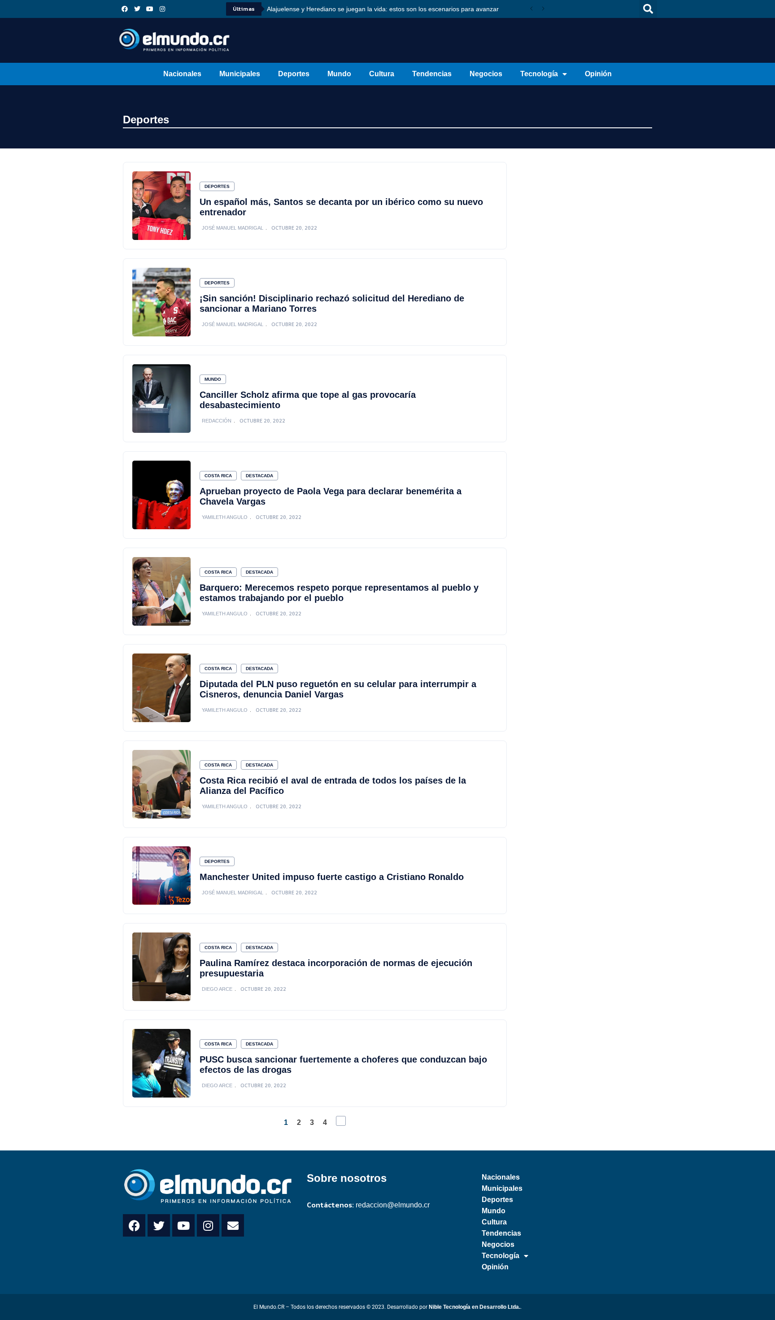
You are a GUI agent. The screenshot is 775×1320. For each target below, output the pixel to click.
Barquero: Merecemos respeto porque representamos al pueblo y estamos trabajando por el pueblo (339, 593)
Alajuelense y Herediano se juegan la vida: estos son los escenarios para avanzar (383, 9)
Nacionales (182, 74)
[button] (648, 9)
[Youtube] (150, 9)
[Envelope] (233, 1225)
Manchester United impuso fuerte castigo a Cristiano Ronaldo (332, 877)
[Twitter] (137, 9)
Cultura (381, 74)
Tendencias (432, 74)
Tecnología (539, 74)
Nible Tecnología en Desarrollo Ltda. (474, 1307)
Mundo (339, 74)
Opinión (598, 74)
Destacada (259, 475)
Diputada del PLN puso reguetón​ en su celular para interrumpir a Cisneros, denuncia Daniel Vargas (338, 689)
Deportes (293, 74)
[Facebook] (124, 9)
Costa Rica (218, 475)
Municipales (239, 74)
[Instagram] (162, 9)
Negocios (486, 74)
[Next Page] (341, 1121)
